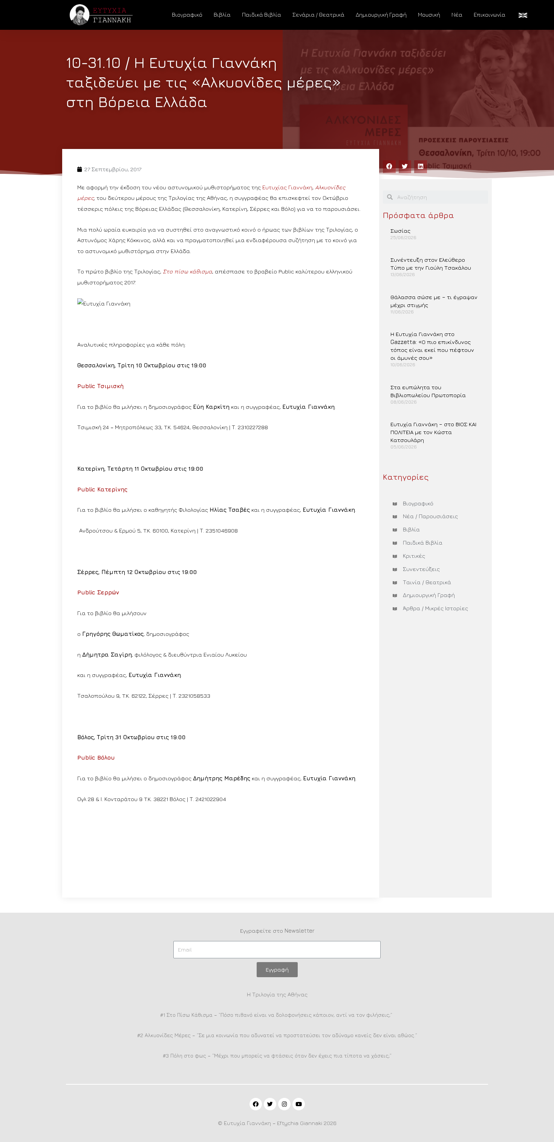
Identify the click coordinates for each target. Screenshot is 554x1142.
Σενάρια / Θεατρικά (318, 14)
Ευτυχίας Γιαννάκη (287, 187)
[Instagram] (284, 1104)
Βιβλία (222, 14)
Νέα (456, 14)
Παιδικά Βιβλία (261, 14)
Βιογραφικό (187, 14)
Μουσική (429, 14)
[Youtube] (298, 1104)
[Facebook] (255, 1104)
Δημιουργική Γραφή (381, 14)
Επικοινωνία (489, 14)
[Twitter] (270, 1104)
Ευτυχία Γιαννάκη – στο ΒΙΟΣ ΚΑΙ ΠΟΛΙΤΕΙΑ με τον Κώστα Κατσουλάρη (433, 432)
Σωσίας (400, 230)
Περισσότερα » (408, 251)
